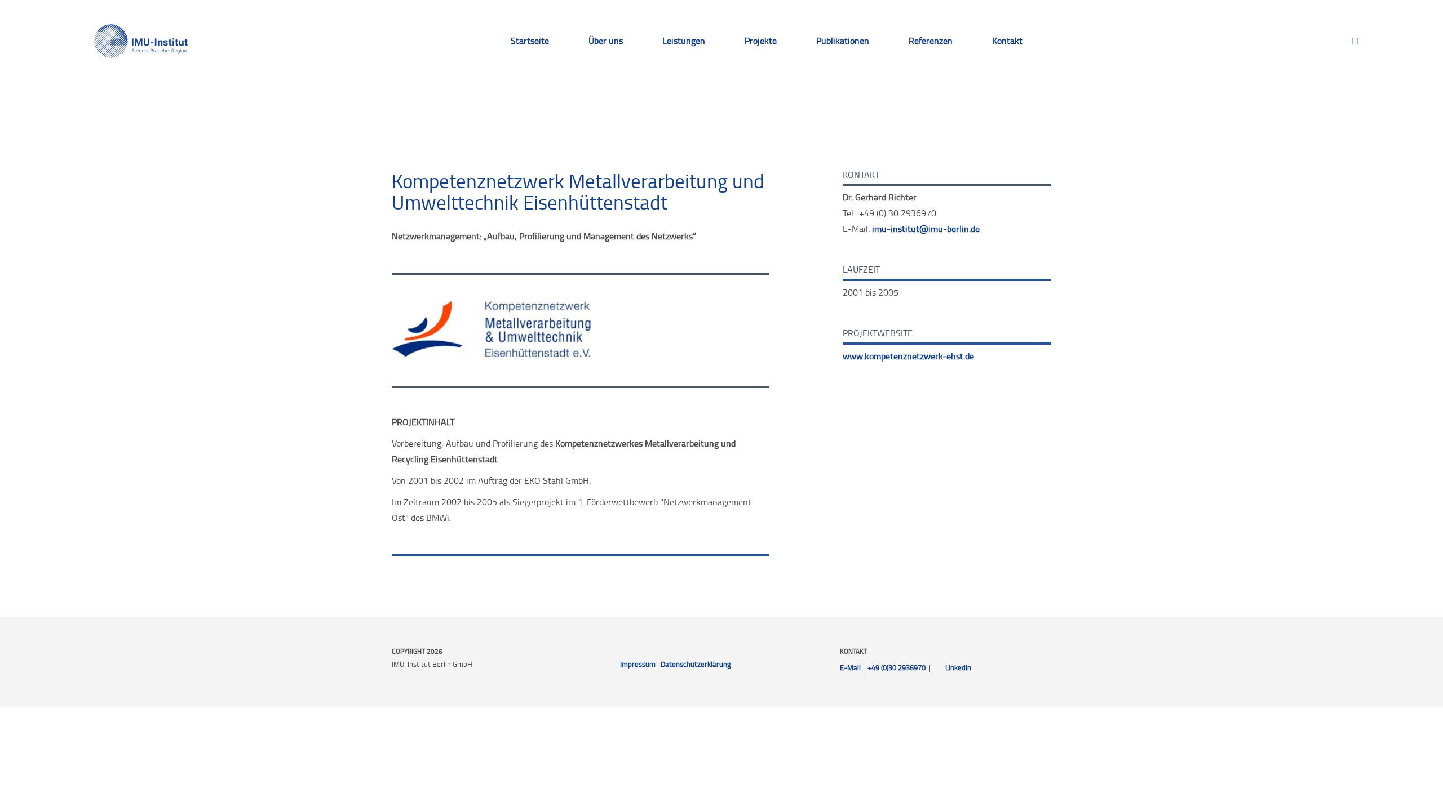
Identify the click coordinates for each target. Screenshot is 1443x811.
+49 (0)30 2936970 (896, 667)
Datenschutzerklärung (696, 664)
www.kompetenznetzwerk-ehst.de (908, 356)
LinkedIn (958, 667)
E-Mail (850, 667)
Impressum (638, 664)
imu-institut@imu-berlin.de (926, 228)
